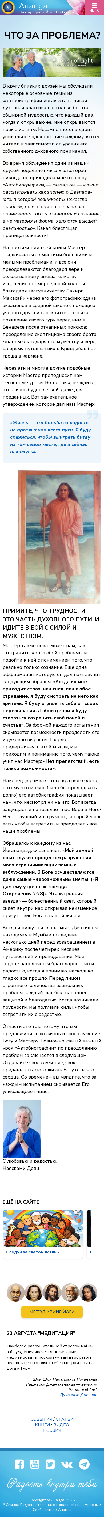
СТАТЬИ (65, 1419)
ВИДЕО (61, 1425)
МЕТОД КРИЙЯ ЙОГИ (52, 1312)
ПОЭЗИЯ (52, 1430)
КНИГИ (42, 1425)
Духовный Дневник (78, 1395)
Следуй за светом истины (33, 1252)
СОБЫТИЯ (41, 1419)
